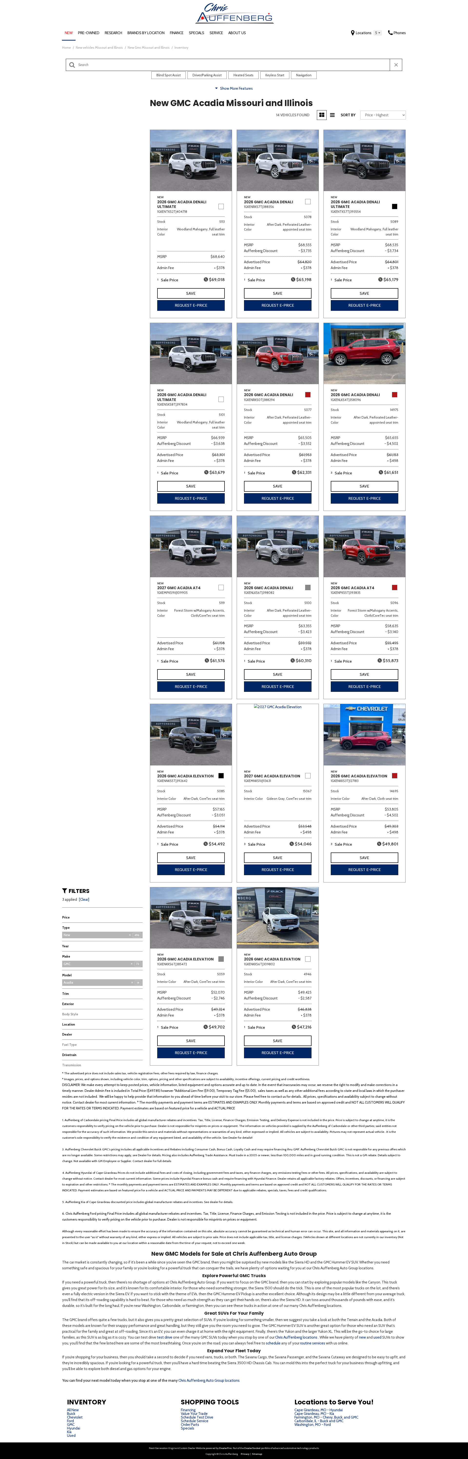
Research (113, 33)
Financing (188, 1410)
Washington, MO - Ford (312, 1424)
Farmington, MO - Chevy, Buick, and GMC (326, 1417)
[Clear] (84, 899)
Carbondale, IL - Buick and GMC (318, 1421)
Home (67, 47)
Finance (177, 33)
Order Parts (190, 1424)
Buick (71, 1413)
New (69, 33)
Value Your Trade (194, 1413)
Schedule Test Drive (197, 1417)
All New (73, 1410)
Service (216, 33)
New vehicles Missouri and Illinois (100, 47)
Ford (70, 1421)
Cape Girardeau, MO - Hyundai (318, 1410)
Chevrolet (75, 1417)
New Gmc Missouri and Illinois (149, 47)
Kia (69, 1432)
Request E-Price (191, 305)
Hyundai (73, 1428)
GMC (71, 1424)
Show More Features (236, 88)
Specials (196, 33)
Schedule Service (194, 1421)
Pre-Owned (88, 33)
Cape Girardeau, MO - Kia (314, 1413)
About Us (237, 33)
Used (71, 1435)
